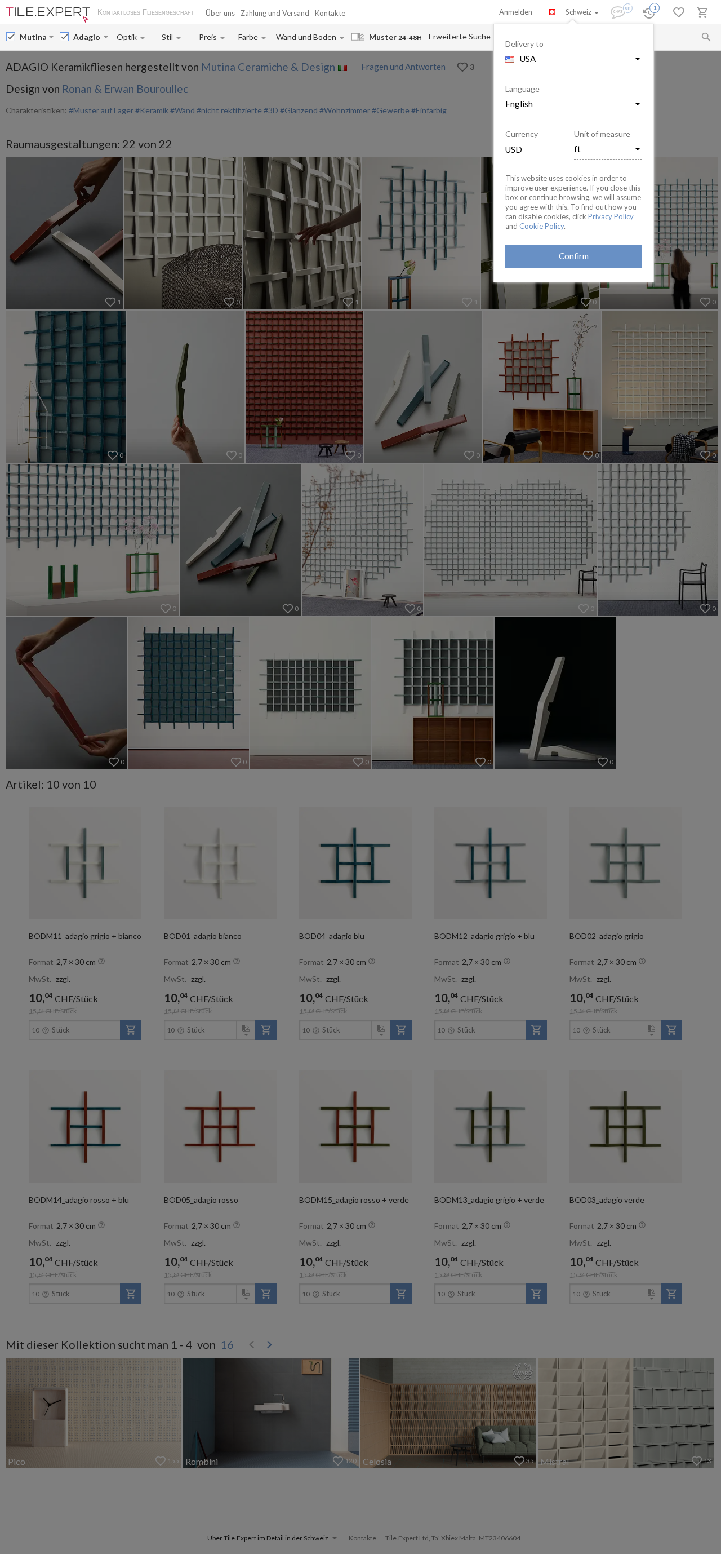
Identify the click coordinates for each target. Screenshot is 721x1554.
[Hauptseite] (48, 15)
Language (522, 89)
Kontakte (330, 12)
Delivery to (524, 43)
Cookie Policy (541, 226)
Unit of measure (602, 134)
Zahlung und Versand (275, 12)
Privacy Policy (611, 216)
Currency (521, 134)
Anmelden (515, 11)
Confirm (574, 256)
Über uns (220, 12)
